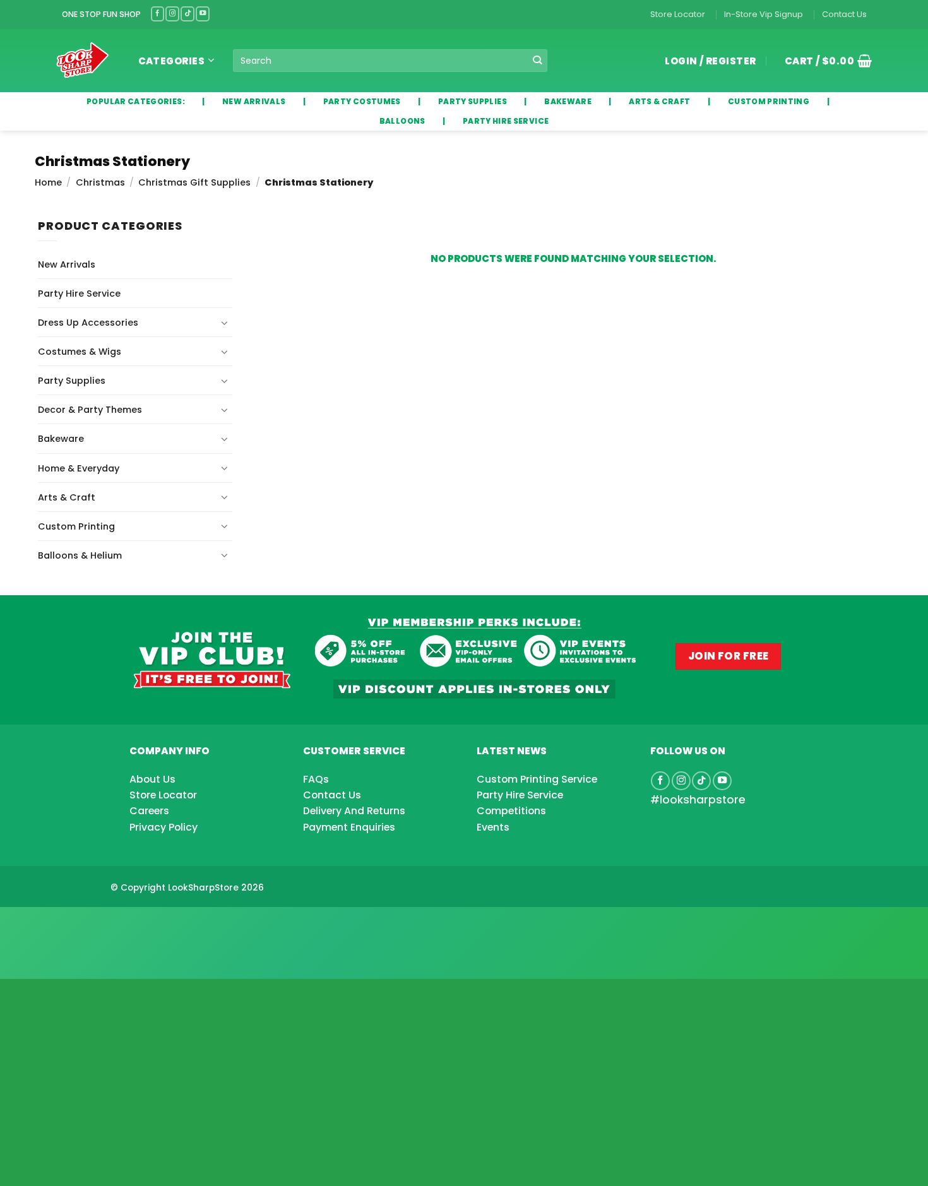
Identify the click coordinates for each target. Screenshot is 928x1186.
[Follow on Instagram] (172, 13)
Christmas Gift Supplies (194, 182)
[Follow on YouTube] (203, 13)
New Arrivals (66, 264)
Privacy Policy (163, 827)
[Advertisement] (101, 923)
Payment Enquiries (349, 827)
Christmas (100, 182)
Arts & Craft (66, 497)
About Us (152, 779)
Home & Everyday (78, 468)
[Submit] (537, 61)
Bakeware (61, 438)
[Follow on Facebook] (158, 13)
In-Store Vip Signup (763, 14)
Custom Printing (76, 526)
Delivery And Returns (354, 811)
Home (48, 182)
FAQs (316, 779)
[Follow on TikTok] (187, 13)
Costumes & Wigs (79, 351)
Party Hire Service (79, 293)
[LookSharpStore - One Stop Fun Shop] (83, 60)
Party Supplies (71, 380)
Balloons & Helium (80, 555)
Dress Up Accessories (88, 322)
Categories (171, 61)
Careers (149, 811)
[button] (823, 60)
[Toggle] (224, 322)
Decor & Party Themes (90, 409)
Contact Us (844, 14)
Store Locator (677, 14)
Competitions (511, 811)
